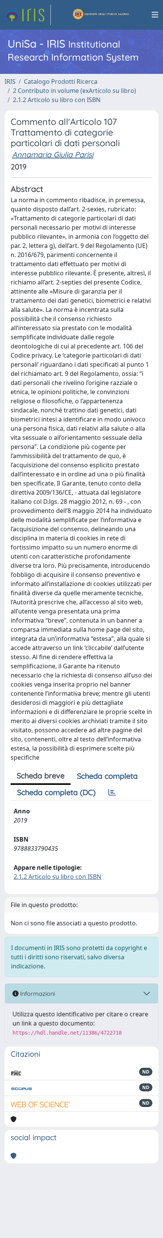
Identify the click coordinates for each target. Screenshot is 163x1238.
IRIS (10, 81)
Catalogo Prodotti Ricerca (60, 81)
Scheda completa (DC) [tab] (56, 792)
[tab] (112, 792)
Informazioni (37, 993)
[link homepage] (28, 15)
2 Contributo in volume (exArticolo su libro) (74, 90)
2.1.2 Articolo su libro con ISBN (56, 100)
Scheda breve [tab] (40, 775)
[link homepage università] (101, 15)
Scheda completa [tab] (107, 776)
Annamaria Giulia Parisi (52, 154)
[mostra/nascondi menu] (155, 15)
